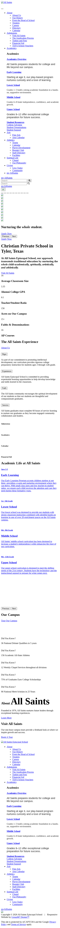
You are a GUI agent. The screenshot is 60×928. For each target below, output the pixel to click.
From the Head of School (23, 20)
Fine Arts (16, 135)
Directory (16, 28)
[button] (17, 59)
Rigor (4, 354)
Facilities (16, 155)
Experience (6, 371)
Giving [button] (10, 165)
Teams (15, 142)
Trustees (16, 23)
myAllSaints (6, 186)
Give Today (17, 168)
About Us (16, 15)
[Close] (2, 8)
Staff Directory (18, 153)
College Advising (14, 125)
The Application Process (23, 38)
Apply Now (6, 233)
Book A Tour (7, 737)
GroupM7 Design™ (20, 917)
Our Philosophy (19, 163)
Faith (4, 388)
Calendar (16, 30)
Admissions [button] (12, 33)
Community (17, 170)
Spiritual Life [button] (12, 158)
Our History (17, 18)
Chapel (15, 160)
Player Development (21, 147)
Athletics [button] (11, 140)
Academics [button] (11, 48)
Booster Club (18, 150)
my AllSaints (12, 173)
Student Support (14, 130)
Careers (15, 25)
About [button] (9, 13)
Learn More (6, 718)
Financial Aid (18, 43)
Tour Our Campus (9, 620)
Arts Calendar (18, 137)
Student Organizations (16, 127)
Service (5, 405)
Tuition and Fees (19, 40)
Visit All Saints (18, 35)
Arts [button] (8, 132)
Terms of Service (18, 924)
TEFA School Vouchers (22, 45)
